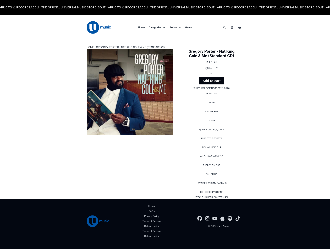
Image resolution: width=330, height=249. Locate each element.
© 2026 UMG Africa (218, 226)
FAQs (152, 211)
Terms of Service (151, 221)
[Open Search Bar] (224, 27)
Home (90, 47)
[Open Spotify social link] (230, 218)
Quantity (211, 68)
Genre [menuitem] (188, 27)
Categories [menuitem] (155, 27)
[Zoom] (130, 92)
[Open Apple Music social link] (222, 218)
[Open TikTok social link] (237, 218)
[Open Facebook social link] (200, 218)
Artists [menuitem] (173, 27)
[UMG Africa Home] (99, 27)
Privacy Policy (151, 216)
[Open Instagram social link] (207, 218)
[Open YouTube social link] (215, 218)
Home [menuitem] (141, 27)
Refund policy (151, 226)
